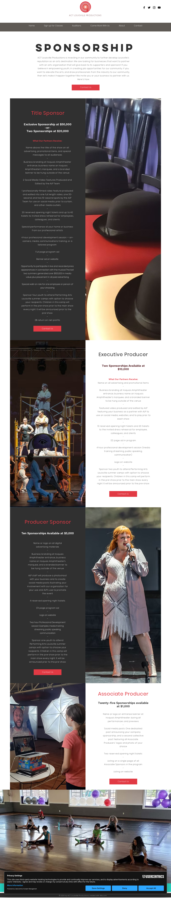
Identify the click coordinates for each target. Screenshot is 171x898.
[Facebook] (144, 7)
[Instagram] (154, 7)
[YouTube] (159, 7)
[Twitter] (149, 7)
